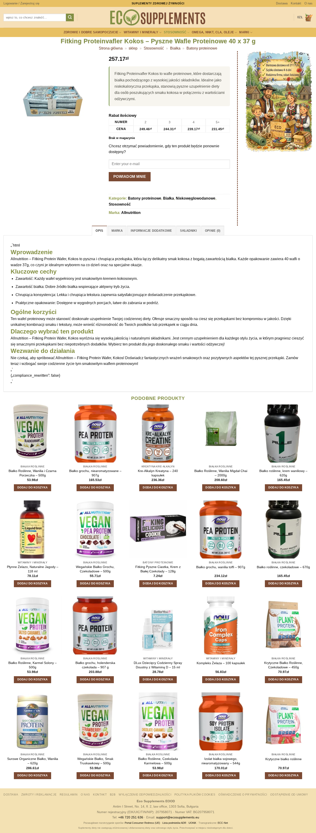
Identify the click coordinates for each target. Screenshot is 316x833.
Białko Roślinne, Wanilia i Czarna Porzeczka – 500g (32, 473)
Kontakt (296, 3)
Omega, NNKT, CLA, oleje (213, 32)
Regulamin (69, 794)
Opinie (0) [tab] (212, 230)
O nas (308, 3)
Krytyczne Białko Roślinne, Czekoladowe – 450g (283, 665)
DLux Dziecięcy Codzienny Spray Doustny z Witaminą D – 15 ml (158, 665)
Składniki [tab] (188, 230)
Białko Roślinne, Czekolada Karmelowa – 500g (158, 761)
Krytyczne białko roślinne (283, 759)
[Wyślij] (70, 18)
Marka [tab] (117, 230)
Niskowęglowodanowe (195, 198)
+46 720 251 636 (130, 817)
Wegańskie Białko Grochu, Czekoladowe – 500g (95, 569)
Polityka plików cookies (194, 794)
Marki (244, 32)
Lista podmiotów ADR (174, 822)
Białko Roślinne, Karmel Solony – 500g (32, 665)
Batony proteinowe (201, 48)
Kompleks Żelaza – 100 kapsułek (221, 663)
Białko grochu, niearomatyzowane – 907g (95, 473)
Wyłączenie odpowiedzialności (145, 794)
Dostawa (282, 3)
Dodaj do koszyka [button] (32, 487)
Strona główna (111, 48)
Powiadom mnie (129, 177)
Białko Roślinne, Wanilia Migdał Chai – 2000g (220, 473)
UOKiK (192, 822)
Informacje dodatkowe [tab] (151, 230)
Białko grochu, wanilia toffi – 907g (220, 567)
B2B (113, 794)
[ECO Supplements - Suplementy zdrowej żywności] (158, 17)
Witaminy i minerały (141, 32)
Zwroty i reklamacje (39, 794)
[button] (21, 3)
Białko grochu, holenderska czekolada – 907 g (95, 665)
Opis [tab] (99, 230)
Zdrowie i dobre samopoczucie (91, 32)
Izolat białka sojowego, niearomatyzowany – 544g (220, 761)
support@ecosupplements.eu (177, 817)
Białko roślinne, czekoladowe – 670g (283, 567)
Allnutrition (131, 213)
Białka (175, 48)
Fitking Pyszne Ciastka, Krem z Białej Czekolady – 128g (158, 569)
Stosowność (175, 32)
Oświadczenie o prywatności (242, 794)
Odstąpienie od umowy (289, 794)
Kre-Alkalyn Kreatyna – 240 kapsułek (158, 473)
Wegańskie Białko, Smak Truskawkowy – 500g (95, 761)
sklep (133, 48)
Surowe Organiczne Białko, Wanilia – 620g (32, 761)
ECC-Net (223, 822)
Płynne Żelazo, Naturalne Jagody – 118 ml (32, 569)
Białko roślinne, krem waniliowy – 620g (283, 473)
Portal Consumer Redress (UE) (142, 822)
